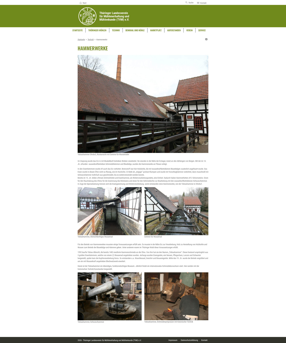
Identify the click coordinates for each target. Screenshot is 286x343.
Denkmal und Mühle (135, 30)
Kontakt (203, 3)
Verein (189, 30)
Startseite (77, 30)
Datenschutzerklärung (189, 340)
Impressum (172, 340)
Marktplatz (156, 30)
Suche (191, 2)
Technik (116, 30)
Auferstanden (174, 30)
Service (202, 30)
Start (84, 3)
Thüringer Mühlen (97, 30)
